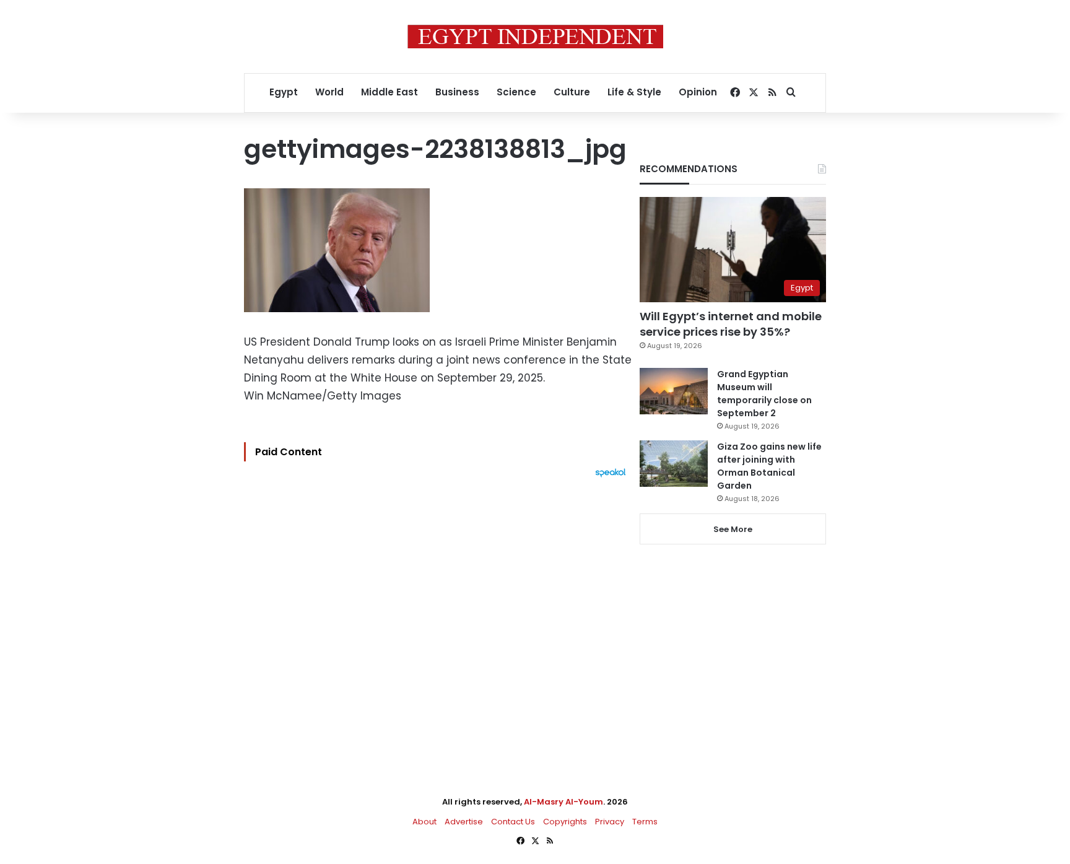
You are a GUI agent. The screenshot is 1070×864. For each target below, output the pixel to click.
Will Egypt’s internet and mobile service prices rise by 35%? (731, 323)
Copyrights (565, 821)
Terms (645, 821)
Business (457, 91)
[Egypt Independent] (535, 36)
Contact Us (513, 821)
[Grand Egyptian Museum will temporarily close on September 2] (674, 391)
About (424, 821)
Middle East (389, 91)
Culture (572, 91)
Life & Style (634, 91)
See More (732, 529)
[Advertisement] (438, 613)
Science (516, 91)
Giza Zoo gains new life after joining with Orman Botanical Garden (769, 466)
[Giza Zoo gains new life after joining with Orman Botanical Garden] (674, 463)
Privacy (609, 821)
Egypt (283, 91)
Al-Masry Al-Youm (563, 802)
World (329, 91)
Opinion (698, 91)
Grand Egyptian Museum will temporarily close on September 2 (764, 393)
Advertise (464, 821)
